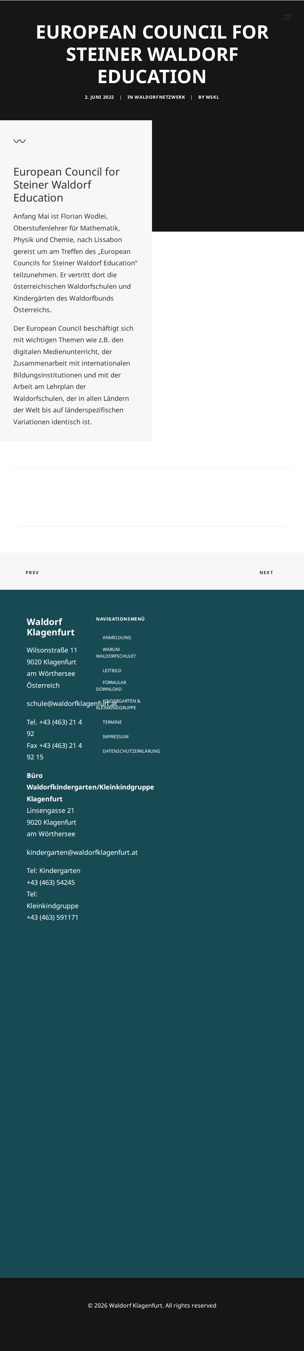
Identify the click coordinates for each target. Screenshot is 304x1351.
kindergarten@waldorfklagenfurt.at (82, 852)
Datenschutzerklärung (131, 751)
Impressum (116, 736)
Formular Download (111, 685)
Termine (112, 722)
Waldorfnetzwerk (160, 97)
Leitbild (112, 670)
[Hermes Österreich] (152, 1175)
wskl (212, 97)
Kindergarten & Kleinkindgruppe (118, 704)
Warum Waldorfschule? (116, 652)
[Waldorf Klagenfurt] (31, 17)
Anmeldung (117, 637)
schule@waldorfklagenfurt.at (72, 703)
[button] (287, 17)
